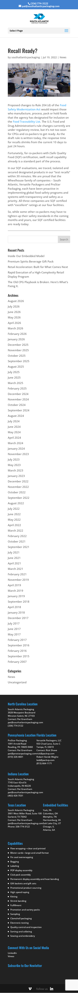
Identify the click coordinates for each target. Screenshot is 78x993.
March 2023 (15, 470)
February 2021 (17, 574)
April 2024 (14, 437)
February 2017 (17, 640)
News (63, 57)
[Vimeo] (30, 988)
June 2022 (14, 514)
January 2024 (16, 448)
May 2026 (14, 317)
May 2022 (14, 519)
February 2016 (17, 651)
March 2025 (15, 383)
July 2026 (14, 306)
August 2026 (16, 301)
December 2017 (18, 618)
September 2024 (18, 410)
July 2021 (14, 552)
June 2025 (14, 377)
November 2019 (18, 579)
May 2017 (14, 634)
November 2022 (18, 487)
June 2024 (14, 426)
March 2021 (15, 569)
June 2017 (14, 629)
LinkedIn (12, 953)
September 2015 (18, 656)
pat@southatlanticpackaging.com (25, 722)
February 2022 (17, 536)
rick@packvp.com (45, 753)
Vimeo (11, 956)
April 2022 (14, 525)
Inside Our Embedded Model (26, 256)
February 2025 (17, 388)
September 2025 (18, 361)
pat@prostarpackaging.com (22, 753)
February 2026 (17, 334)
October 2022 (17, 492)
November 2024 (18, 399)
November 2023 (18, 454)
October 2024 (17, 405)
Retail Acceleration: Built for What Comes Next (38, 267)
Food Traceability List (26, 121)
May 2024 (14, 432)
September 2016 (18, 645)
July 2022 (14, 508)
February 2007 (17, 661)
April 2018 (14, 607)
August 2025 (16, 366)
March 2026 (15, 328)
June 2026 (14, 312)
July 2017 (14, 623)
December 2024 (18, 394)
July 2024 (14, 421)
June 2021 (14, 558)
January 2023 (16, 476)
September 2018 (18, 601)
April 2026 (14, 323)
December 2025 (18, 344)
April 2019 (14, 585)
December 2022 (18, 481)
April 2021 (14, 563)
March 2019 (15, 590)
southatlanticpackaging (25, 57)
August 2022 (16, 503)
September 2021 (18, 547)
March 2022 (15, 530)
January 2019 (16, 596)
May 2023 (14, 465)
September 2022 (18, 498)
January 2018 (16, 612)
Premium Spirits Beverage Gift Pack (31, 261)
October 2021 (17, 541)
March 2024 (15, 443)
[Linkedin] (51, 988)
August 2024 (16, 416)
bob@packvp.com (45, 760)
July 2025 (14, 372)
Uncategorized (17, 682)
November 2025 (18, 350)
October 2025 (17, 355)
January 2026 (16, 339)
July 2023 (14, 459)
